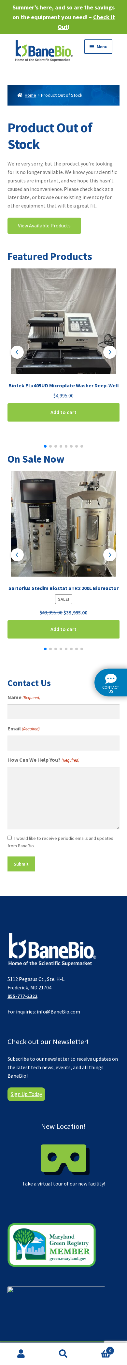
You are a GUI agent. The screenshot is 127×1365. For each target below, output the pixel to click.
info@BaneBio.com (58, 1011)
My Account (21, 1354)
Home (30, 95)
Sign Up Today (26, 1094)
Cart (98, 1348)
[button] (17, 352)
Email (23, 728)
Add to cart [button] (63, 412)
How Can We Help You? (43, 759)
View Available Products (44, 225)
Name (23, 697)
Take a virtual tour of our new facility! (63, 1154)
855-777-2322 (22, 996)
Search (63, 1354)
